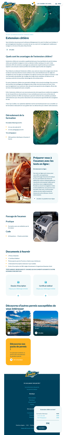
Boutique (32, 400)
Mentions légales (20, 425)
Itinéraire (32, 415)
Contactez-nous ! (32, 413)
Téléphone (32, 417)
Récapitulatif (32, 402)
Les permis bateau (32, 389)
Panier (32, 404)
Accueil (8, 34)
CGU (27, 425)
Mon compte (32, 397)
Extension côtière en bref (47, 409)
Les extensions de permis (17, 34)
